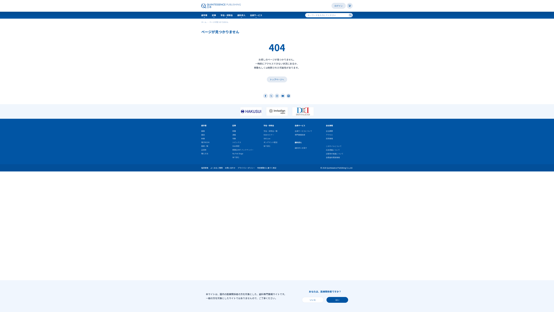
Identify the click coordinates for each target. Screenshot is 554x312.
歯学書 (204, 15)
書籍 (203, 131)
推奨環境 (204, 168)
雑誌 (203, 134)
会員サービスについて (303, 131)
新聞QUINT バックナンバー (242, 149)
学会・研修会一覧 (270, 131)
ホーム (203, 22)
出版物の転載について (334, 153)
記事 (214, 15)
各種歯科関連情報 (333, 157)
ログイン (339, 5)
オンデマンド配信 (270, 142)
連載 (234, 134)
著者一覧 (204, 146)
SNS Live (267, 138)
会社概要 (329, 131)
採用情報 (329, 138)
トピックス (236, 142)
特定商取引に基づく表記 (266, 168)
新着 (234, 131)
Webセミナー (269, 134)
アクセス (329, 134)
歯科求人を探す (301, 148)
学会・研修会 (227, 15)
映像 (203, 138)
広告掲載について (333, 150)
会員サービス (256, 15)
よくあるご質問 (216, 168)
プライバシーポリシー (246, 168)
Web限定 (235, 146)
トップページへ (277, 79)
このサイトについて (333, 146)
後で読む (235, 157)
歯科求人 (241, 15)
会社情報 (329, 125)
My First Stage (237, 153)
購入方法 (204, 153)
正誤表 (203, 149)
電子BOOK (205, 142)
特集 (234, 138)
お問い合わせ (230, 168)
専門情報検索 (300, 134)
